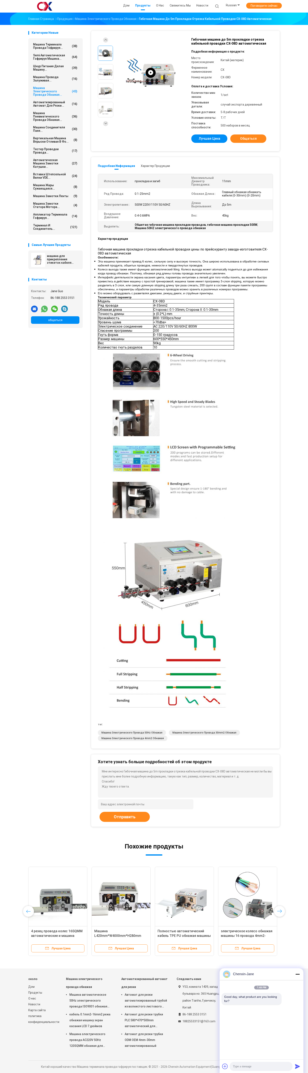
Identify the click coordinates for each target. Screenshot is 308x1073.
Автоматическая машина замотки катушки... (55, 163)
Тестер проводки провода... (55, 150)
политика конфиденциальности (43, 1019)
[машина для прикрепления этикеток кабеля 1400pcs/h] (38, 260)
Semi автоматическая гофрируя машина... (55, 57)
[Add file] (225, 1066)
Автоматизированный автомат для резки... (55, 104)
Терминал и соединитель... (55, 227)
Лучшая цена (209, 139)
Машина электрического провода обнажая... (55, 91)
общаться (55, 320)
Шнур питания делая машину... (55, 68)
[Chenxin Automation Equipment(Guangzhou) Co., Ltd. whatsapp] (44, 308)
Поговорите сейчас (264, 5)
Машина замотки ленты (55, 196)
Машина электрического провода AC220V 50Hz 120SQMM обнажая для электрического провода (87, 1040)
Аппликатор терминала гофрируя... (55, 216)
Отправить (125, 816)
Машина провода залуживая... (55, 78)
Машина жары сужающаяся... (55, 186)
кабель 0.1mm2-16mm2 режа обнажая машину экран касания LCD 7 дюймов (89, 1020)
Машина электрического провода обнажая (84, 983)
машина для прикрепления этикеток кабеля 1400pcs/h (59, 259)
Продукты (35, 992)
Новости (34, 1004)
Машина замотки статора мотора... (55, 205)
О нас (32, 998)
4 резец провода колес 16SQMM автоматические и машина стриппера (57, 935)
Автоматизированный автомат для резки (144, 983)
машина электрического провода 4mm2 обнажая (132, 738)
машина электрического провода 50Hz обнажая (131, 732)
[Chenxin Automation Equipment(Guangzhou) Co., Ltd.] (44, 6)
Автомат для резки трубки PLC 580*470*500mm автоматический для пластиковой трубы (144, 1021)
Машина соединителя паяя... (55, 129)
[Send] (297, 1066)
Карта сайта (37, 1010)
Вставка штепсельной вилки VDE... (55, 176)
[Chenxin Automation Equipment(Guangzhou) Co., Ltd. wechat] (54, 308)
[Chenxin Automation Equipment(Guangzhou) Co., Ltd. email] (34, 308)
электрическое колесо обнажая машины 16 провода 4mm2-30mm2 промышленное (246, 935)
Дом (31, 986)
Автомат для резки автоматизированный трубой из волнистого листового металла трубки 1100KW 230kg (146, 1001)
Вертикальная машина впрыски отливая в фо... (55, 140)
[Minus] (297, 974)
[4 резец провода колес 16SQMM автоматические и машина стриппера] (57, 896)
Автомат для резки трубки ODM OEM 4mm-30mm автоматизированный (144, 1039)
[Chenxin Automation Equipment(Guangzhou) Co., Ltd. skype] (64, 308)
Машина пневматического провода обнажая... (55, 116)
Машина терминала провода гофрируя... (55, 46)
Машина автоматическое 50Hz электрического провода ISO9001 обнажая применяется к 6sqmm (88, 1001)
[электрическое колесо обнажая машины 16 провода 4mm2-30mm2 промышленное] (247, 896)
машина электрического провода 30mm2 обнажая (204, 732)
